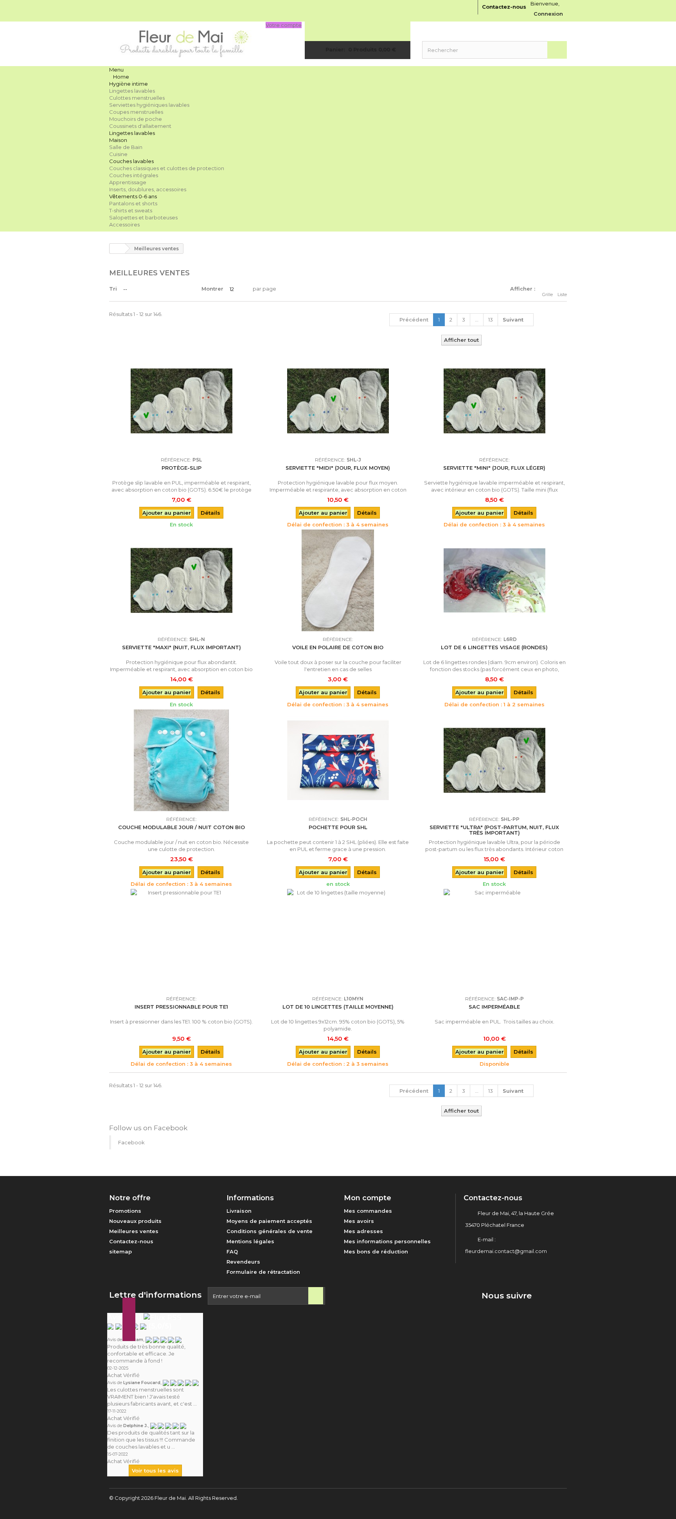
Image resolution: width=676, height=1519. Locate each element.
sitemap (120, 1251)
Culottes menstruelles (137, 98)
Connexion (548, 14)
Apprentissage (127, 182)
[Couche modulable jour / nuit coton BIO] (181, 760)
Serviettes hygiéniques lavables (149, 105)
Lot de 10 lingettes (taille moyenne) (338, 1007)
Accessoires (124, 224)
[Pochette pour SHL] (338, 760)
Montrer (212, 288)
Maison (118, 140)
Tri (113, 288)
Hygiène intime (128, 84)
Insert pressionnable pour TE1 (181, 1007)
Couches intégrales (133, 175)
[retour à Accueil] (117, 248)
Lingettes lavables (132, 91)
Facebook (131, 1142)
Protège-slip (181, 468)
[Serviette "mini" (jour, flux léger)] (494, 401)
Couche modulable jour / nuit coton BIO (181, 827)
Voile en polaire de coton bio (337, 647)
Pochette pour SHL (338, 827)
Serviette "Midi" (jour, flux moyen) (338, 468)
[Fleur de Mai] (181, 43)
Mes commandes (368, 1211)
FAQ (232, 1251)
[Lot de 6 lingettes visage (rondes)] (494, 580)
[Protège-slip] (181, 401)
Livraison (239, 1211)
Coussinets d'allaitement (140, 126)
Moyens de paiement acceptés (269, 1221)
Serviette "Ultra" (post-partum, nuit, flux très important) (494, 830)
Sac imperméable (494, 1007)
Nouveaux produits (135, 1221)
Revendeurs (243, 1262)
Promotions (125, 1211)
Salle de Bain (125, 147)
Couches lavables (131, 161)
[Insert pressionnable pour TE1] (181, 940)
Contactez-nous (504, 7)
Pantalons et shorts (133, 203)
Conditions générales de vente (270, 1231)
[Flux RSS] (163, 1317)
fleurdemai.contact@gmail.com (506, 1251)
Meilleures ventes (133, 1231)
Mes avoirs (359, 1221)
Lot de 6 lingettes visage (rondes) (494, 647)
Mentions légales (250, 1241)
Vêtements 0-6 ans (133, 196)
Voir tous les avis (155, 1470)
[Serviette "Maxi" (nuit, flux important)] (181, 580)
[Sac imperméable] (494, 940)
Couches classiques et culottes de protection (166, 168)
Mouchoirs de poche (135, 119)
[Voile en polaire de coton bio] (338, 580)
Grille (547, 294)
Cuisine (118, 154)
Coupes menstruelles (136, 112)
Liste (562, 294)
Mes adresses (363, 1231)
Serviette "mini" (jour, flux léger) (494, 468)
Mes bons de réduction (376, 1251)
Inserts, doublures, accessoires (147, 189)
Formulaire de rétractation (263, 1272)
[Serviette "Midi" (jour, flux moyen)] (338, 401)
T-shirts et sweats (130, 210)
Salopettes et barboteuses (143, 217)
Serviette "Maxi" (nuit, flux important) (181, 647)
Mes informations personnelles (387, 1241)
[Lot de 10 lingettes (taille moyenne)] (338, 940)
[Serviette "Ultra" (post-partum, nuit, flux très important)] (494, 760)
